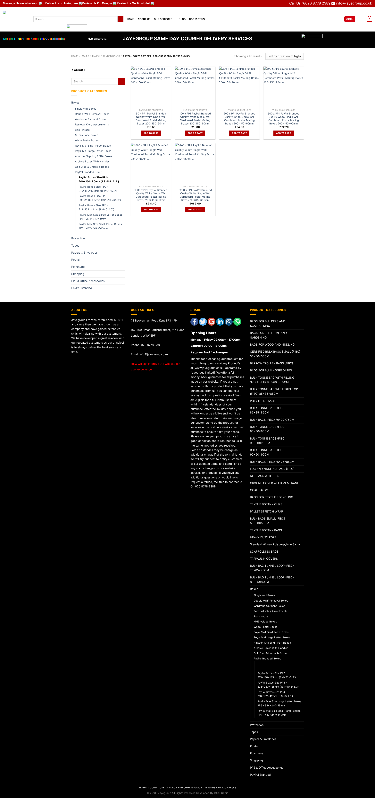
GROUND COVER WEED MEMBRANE (274, 483)
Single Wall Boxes (85, 108)
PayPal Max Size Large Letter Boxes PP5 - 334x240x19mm (100, 216)
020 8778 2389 (317, 3)
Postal (75, 259)
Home (130, 19)
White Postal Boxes (87, 140)
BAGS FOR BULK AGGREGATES (271, 370)
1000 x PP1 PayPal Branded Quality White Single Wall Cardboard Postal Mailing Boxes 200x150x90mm (151, 195)
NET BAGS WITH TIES (264, 476)
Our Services (163, 19)
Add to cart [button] (151, 133)
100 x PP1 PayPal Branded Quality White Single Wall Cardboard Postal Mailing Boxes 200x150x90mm (195, 118)
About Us (144, 19)
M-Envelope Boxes (86, 135)
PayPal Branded (81, 288)
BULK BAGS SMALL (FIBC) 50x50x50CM (267, 521)
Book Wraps (82, 129)
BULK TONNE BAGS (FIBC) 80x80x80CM (268, 429)
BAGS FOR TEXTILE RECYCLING (271, 497)
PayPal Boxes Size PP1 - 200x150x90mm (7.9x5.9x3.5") (99, 179)
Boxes (85, 56)
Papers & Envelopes (84, 252)
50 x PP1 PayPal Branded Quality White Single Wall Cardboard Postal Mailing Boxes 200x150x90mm (151, 118)
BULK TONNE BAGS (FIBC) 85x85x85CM (268, 410)
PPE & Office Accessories (88, 281)
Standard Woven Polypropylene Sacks (275, 544)
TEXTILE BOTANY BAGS (266, 530)
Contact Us (197, 19)
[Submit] (120, 19)
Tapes (75, 245)
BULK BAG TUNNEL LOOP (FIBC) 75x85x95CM (272, 568)
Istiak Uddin (221, 792)
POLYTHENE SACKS (263, 401)
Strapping (77, 274)
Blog (182, 19)
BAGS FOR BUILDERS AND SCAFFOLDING (267, 324)
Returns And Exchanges (220, 787)
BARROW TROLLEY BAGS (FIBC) (271, 363)
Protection (78, 238)
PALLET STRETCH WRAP (266, 511)
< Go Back (78, 70)
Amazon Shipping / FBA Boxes (93, 156)
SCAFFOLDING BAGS (264, 551)
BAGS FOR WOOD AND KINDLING (272, 344)
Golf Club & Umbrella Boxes (92, 166)
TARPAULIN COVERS (264, 558)
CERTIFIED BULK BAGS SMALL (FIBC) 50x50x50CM (275, 354)
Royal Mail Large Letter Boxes (93, 150)
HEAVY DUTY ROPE (263, 537)
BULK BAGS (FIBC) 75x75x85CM (272, 462)
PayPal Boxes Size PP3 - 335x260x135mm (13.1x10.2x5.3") (100, 198)
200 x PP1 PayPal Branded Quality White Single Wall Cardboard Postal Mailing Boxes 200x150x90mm (239, 118)
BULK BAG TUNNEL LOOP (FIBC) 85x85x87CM (272, 580)
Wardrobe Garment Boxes (90, 119)
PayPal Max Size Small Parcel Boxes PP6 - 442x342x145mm (100, 226)
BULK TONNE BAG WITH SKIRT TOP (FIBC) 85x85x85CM (274, 391)
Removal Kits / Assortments (92, 124)
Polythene (78, 266)
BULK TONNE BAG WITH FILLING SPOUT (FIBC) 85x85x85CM (272, 380)
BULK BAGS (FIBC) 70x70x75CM (272, 420)
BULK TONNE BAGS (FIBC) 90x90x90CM (268, 452)
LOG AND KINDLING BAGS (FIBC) (272, 469)
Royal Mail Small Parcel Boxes (93, 145)
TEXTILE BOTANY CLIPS (266, 504)
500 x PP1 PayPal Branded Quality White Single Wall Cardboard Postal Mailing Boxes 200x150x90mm (283, 118)
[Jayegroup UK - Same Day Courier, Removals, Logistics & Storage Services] (15, 19)
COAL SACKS (259, 490)
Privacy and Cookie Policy (184, 787)
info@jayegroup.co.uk (354, 3)
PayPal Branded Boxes (106, 56)
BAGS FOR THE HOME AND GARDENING (268, 335)
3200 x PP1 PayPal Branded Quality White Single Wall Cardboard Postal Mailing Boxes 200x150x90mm (195, 195)
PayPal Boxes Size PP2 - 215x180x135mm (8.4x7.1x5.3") (98, 188)
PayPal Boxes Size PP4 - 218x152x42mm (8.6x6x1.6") (96, 207)
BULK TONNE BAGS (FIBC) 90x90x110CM (268, 441)
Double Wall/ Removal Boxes (92, 113)
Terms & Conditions (152, 787)
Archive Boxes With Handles (92, 161)
